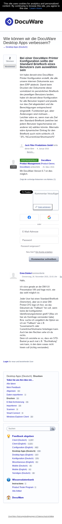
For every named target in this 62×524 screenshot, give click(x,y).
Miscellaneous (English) (23, 462)
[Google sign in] (49, 217)
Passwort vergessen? (30, 246)
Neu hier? (39, 252)
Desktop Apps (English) (23, 455)
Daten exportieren (15, 395)
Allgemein (11, 391)
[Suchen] (52, 428)
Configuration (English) (23, 447)
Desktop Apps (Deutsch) (19, 376)
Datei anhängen (44, 207)
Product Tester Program (22, 487)
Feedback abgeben (23, 436)
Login (5, 362)
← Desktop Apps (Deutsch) (15, 47)
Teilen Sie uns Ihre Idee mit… (20, 380)
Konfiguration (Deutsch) (23, 458)
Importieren (12, 406)
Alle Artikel (17, 491)
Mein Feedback (14, 387)
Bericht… (30, 152)
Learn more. (36, 8)
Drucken (38, 376)
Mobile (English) (19, 469)
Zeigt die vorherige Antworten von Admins (38, 179)
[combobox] (29, 428)
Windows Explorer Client (18, 417)
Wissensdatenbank (23, 479)
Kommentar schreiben (43, 259)
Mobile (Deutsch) (20, 466)
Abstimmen (10, 67)
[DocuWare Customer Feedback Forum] (24, 21)
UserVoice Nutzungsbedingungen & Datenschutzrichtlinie (31, 516)
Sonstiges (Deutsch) (21, 473)
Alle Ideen (11, 384)
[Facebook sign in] (29, 217)
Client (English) (19, 444)
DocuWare (18, 497)
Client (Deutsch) (19, 440)
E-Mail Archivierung (15, 402)
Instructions (17, 483)
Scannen (11, 409)
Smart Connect (13, 413)
